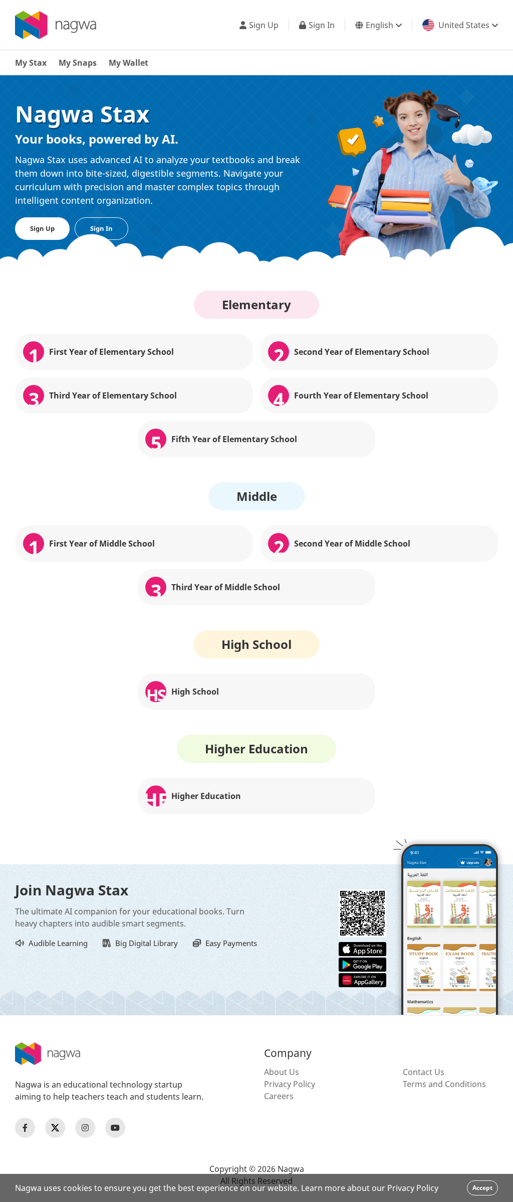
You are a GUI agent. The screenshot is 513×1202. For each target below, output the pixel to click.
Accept (482, 1187)
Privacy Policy (289, 1084)
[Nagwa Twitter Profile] (55, 1128)
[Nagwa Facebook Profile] (25, 1128)
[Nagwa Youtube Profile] (115, 1128)
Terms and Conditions (444, 1084)
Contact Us (423, 1072)
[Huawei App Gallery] (362, 979)
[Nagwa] (55, 25)
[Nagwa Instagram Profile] (85, 1128)
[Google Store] (362, 963)
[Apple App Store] (362, 948)
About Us (281, 1072)
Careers (279, 1096)
